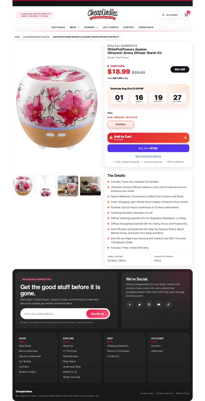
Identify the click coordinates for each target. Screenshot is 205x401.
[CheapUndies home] (102, 14)
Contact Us (113, 356)
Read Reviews (70, 356)
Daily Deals (58, 27)
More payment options (148, 156)
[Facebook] (130, 304)
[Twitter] (139, 304)
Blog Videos (69, 361)
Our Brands (25, 361)
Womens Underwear (30, 356)
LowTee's (128, 27)
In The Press (70, 350)
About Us (68, 345)
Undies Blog (146, 27)
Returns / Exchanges (118, 350)
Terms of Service (164, 393)
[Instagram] (149, 304)
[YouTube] (159, 304)
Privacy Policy (147, 393)
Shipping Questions (117, 345)
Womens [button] (89, 27)
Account (155, 345)
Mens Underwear (28, 350)
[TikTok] (168, 304)
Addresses (157, 350)
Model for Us (70, 371)
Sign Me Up (97, 313)
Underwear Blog (72, 366)
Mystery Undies (27, 371)
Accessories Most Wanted (36, 37)
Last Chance (111, 27)
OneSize (121, 124)
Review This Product (118, 57)
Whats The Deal (71, 377)
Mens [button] (73, 27)
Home (17, 37)
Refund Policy (182, 393)
